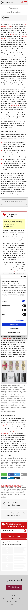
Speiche (12, 34)
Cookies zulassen (14, 324)
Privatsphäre (18, 602)
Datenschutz (9, 602)
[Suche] (22, 2)
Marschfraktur (15, 105)
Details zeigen (20, 320)
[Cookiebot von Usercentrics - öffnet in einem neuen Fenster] (20, 276)
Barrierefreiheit (20, 605)
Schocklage (7, 269)
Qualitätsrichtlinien (9, 605)
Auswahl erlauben (14, 328)
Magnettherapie (6, 425)
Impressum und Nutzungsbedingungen (14, 599)
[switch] (24, 305)
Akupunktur (14, 431)
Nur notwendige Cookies (14, 332)
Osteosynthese (6, 338)
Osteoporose (5, 87)
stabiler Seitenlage (9, 271)
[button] (4, 474)
